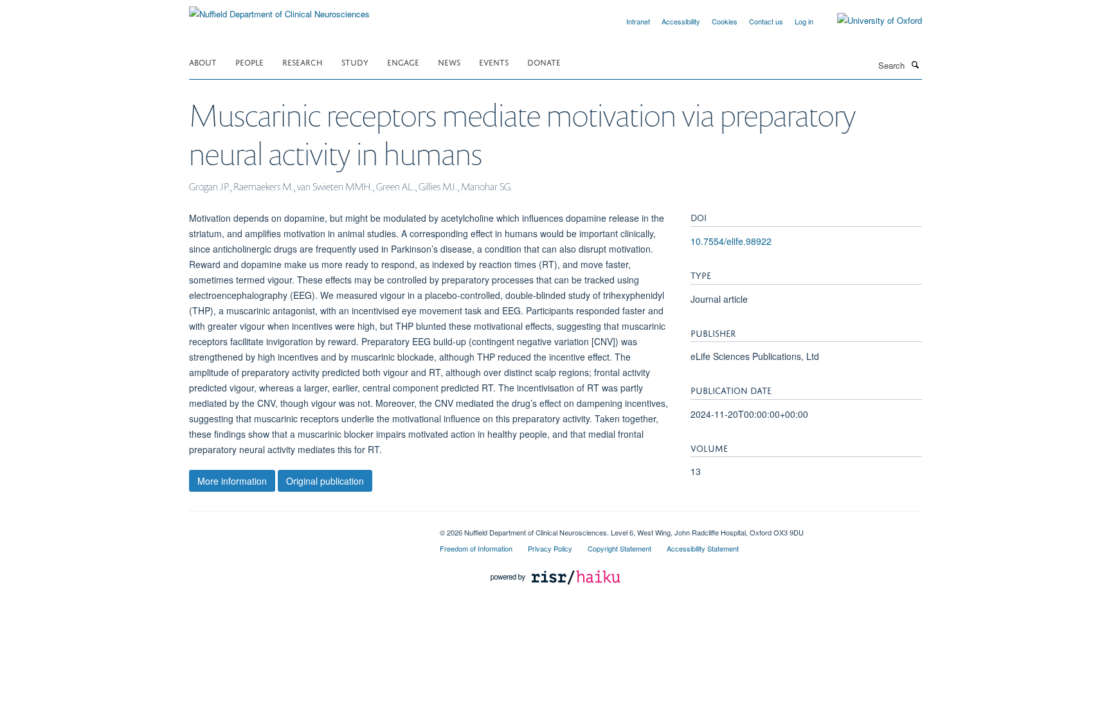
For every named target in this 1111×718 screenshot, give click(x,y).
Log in (804, 21)
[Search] (915, 64)
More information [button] (232, 480)
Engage (403, 61)
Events (494, 61)
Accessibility (681, 21)
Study (354, 61)
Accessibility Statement (703, 548)
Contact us (766, 21)
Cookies (724, 21)
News (449, 61)
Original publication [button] (325, 480)
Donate (544, 61)
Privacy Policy (550, 548)
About (203, 61)
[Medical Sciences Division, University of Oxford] (304, 528)
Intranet (638, 21)
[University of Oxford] (870, 20)
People (249, 61)
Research (302, 61)
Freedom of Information (476, 548)
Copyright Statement (619, 548)
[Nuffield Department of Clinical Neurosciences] (279, 9)
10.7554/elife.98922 (731, 241)
